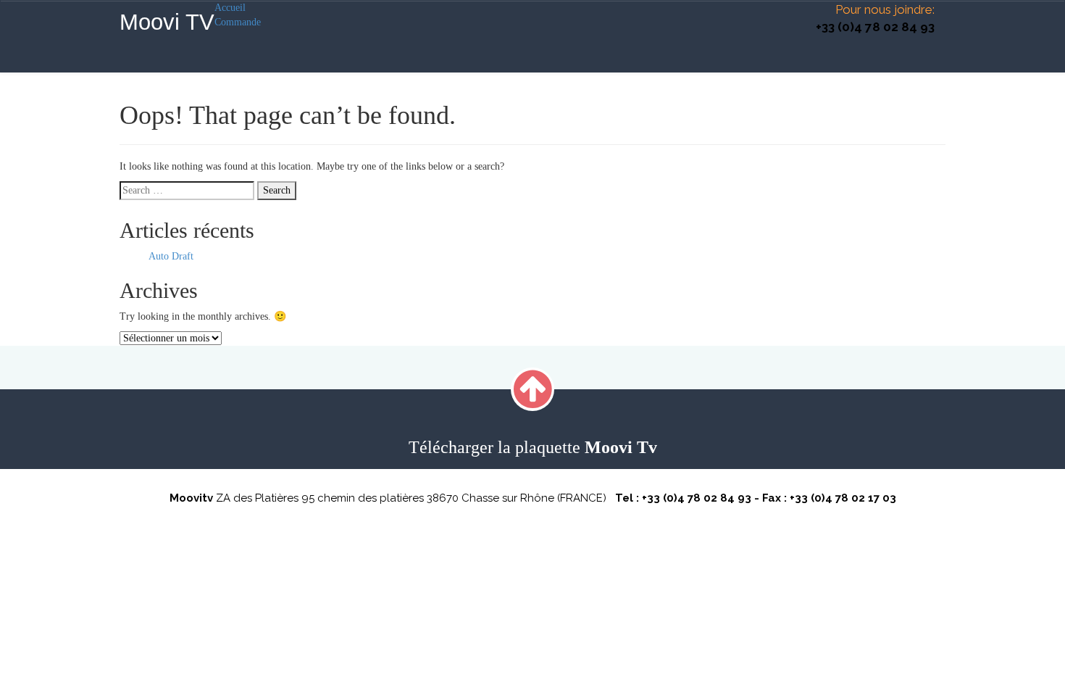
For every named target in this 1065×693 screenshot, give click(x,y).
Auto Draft (171, 256)
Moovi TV (167, 22)
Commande (237, 22)
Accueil (230, 7)
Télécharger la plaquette (533, 447)
